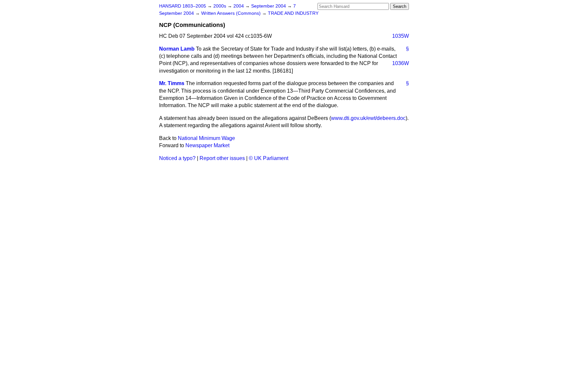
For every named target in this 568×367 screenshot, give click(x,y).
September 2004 (269, 6)
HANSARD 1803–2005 (182, 6)
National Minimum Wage (206, 138)
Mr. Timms (171, 83)
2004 (239, 6)
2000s (220, 6)
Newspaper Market (207, 145)
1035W (400, 36)
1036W (400, 63)
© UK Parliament (268, 158)
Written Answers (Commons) (231, 13)
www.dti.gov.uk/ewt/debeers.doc (368, 118)
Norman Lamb (177, 49)
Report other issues (222, 158)
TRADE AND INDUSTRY (293, 13)
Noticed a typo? (177, 158)
